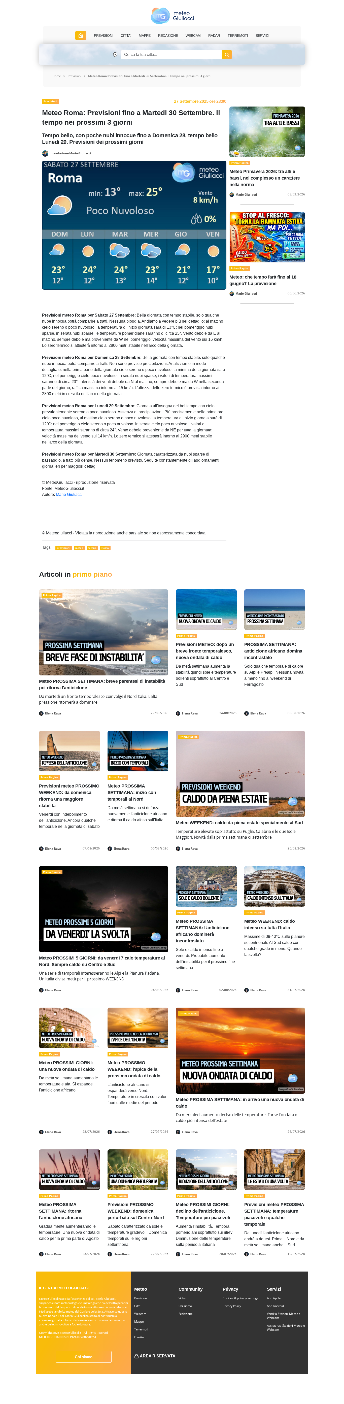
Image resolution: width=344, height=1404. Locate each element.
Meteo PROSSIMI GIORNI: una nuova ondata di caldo (66, 1066)
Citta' (137, 1306)
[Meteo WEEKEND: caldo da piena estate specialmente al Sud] (240, 774)
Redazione (186, 1314)
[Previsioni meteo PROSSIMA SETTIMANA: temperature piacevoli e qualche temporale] (274, 1169)
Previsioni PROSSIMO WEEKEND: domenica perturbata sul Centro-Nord (136, 1211)
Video (182, 1298)
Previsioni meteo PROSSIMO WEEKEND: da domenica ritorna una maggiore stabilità (69, 795)
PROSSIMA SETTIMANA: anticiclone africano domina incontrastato (273, 651)
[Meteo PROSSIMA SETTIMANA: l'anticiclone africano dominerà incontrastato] (206, 886)
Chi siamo (83, 1357)
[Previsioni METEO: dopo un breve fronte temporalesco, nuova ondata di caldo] (206, 609)
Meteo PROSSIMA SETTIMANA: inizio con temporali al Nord (132, 792)
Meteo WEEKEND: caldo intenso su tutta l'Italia (269, 924)
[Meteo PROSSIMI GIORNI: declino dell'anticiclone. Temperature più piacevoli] (206, 1169)
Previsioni (74, 76)
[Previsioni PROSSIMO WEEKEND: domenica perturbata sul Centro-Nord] (138, 1169)
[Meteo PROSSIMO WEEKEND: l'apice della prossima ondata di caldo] (138, 1027)
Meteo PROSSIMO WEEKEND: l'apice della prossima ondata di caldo (134, 1069)
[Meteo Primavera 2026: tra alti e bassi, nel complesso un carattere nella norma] (267, 131)
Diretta (139, 1337)
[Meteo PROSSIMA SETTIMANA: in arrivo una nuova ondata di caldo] (240, 1050)
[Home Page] (80, 35)
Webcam (193, 35)
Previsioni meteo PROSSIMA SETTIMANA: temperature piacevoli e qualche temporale (274, 1214)
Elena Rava (53, 713)
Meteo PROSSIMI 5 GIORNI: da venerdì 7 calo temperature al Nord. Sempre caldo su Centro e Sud (102, 961)
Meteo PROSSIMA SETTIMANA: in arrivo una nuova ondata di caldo (240, 1103)
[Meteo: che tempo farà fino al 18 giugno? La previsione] (267, 237)
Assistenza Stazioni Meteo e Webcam (286, 1327)
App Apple (274, 1298)
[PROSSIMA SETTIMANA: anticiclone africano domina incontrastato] (274, 609)
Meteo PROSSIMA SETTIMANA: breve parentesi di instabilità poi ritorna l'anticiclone (102, 684)
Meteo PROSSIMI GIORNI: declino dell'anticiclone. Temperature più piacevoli (203, 1211)
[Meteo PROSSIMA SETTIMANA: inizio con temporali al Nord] (138, 751)
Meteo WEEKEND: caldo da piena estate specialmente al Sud (239, 822)
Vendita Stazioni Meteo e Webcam (284, 1316)
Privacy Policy (232, 1306)
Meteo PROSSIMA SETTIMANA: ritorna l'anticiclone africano (60, 1211)
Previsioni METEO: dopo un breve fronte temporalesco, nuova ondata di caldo (205, 651)
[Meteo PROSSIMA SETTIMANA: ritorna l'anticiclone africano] (69, 1169)
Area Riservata (158, 1356)
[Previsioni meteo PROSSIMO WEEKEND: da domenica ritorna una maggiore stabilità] (69, 751)
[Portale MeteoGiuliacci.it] (172, 15)
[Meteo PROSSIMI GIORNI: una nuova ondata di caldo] (69, 1027)
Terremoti (141, 1329)
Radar (214, 35)
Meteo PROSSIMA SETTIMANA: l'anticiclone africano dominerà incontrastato (202, 931)
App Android (275, 1306)
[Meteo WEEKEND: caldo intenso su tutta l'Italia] (274, 886)
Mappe (139, 1321)
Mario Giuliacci (69, 494)
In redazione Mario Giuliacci (71, 153)
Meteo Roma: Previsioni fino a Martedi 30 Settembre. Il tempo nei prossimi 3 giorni (150, 76)
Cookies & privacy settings (240, 1298)
